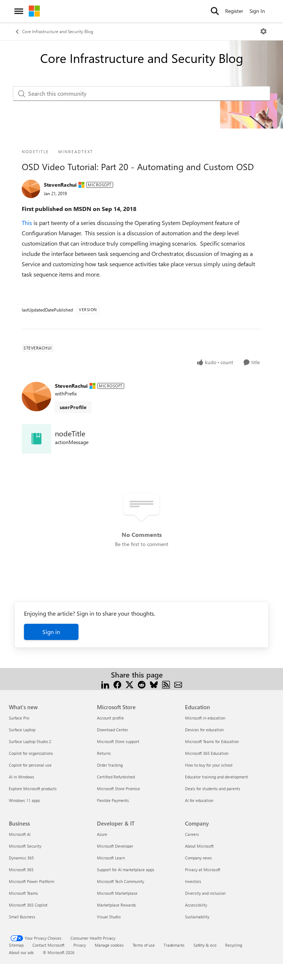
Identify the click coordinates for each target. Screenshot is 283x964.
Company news (198, 858)
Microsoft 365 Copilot (28, 905)
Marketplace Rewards (116, 905)
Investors (193, 881)
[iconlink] (36, 439)
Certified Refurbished (116, 777)
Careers (192, 834)
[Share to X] (129, 683)
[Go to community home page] (34, 11)
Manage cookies (109, 945)
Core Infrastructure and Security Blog (57, 31)
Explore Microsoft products (33, 788)
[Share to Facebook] (117, 683)
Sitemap (16, 945)
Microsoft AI (20, 834)
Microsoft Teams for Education (212, 741)
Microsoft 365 (21, 869)
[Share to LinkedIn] (105, 683)
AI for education (199, 800)
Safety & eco (204, 945)
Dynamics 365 (21, 858)
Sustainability (197, 916)
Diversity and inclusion (205, 893)
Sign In (257, 10)
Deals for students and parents (212, 788)
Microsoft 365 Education (206, 753)
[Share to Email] (178, 683)
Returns (104, 753)
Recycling (233, 945)
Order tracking (110, 765)
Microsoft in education (205, 718)
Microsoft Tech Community (120, 881)
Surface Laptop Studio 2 (30, 741)
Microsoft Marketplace (117, 893)
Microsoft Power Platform (31, 881)
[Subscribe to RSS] (166, 683)
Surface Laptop (22, 729)
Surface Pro (19, 718)
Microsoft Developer (115, 846)
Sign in (51, 632)
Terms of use (144, 945)
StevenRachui (60, 184)
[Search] (214, 11)
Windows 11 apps (24, 800)
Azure (102, 834)
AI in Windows (21, 777)
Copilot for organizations (31, 753)
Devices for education (204, 729)
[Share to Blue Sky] (154, 683)
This (28, 222)
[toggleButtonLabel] (263, 31)
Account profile (110, 718)
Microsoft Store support (118, 741)
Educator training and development (216, 777)
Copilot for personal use (30, 765)
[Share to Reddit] (142, 683)
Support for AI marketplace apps (125, 869)
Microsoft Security (25, 846)
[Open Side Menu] (19, 11)
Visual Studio (108, 916)
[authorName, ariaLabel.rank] (31, 189)
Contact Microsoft (48, 945)
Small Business (22, 916)
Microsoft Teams (23, 893)
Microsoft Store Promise (118, 788)
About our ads (21, 952)
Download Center (112, 729)
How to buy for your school (209, 765)
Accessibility (196, 905)
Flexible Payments (113, 800)
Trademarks (174, 945)
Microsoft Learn (111, 858)
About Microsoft (199, 846)
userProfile (73, 407)
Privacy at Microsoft (202, 869)
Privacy (79, 945)
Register (234, 10)
